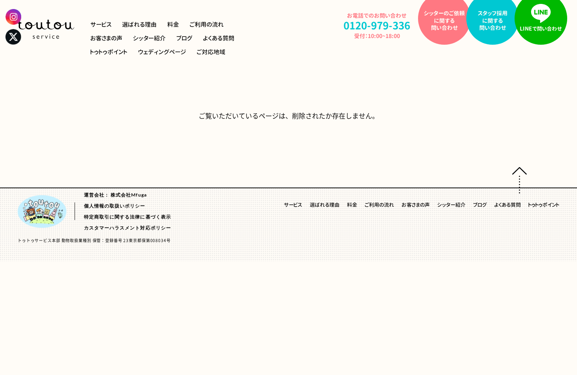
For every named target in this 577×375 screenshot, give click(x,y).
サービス (100, 24)
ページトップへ (519, 180)
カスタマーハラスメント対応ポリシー (127, 227)
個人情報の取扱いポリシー (115, 205)
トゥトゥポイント (109, 52)
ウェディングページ (162, 52)
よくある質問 (218, 38)
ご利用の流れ (207, 24)
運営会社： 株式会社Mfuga (115, 194)
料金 (173, 24)
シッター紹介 (149, 38)
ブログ (184, 38)
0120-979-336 (376, 25)
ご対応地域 (211, 52)
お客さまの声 (106, 38)
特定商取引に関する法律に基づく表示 (127, 216)
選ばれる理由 (139, 24)
